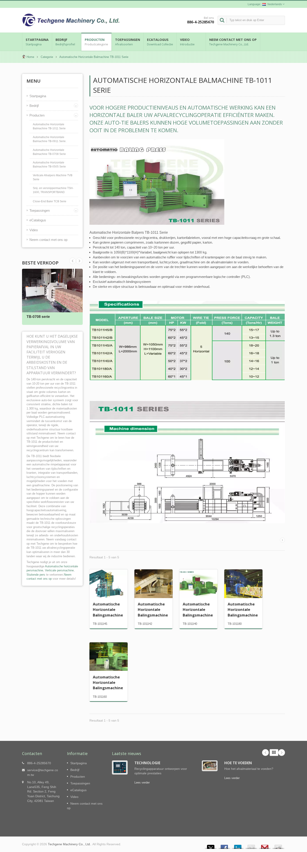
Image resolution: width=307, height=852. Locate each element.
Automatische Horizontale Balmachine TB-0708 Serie (49, 152)
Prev (79, 261)
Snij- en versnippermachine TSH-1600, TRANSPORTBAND (53, 190)
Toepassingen (127, 41)
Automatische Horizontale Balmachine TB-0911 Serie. (49, 139)
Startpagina (37, 41)
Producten (96, 41)
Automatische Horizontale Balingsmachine (108, 609)
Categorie (47, 57)
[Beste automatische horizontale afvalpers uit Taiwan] (187, 340)
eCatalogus (160, 41)
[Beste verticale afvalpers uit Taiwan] (187, 462)
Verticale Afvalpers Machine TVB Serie (52, 177)
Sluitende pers (36, 574)
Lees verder (142, 782)
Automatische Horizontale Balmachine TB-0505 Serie (49, 164)
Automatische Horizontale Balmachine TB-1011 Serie (49, 126)
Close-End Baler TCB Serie (49, 201)
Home (30, 57)
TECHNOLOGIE (147, 762)
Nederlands (274, 4)
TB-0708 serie (38, 317)
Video (187, 41)
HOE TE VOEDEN (238, 762)
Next (72, 261)
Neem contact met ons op (233, 41)
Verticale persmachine (59, 570)
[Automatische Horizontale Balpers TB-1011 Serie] (156, 182)
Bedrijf (65, 41)
